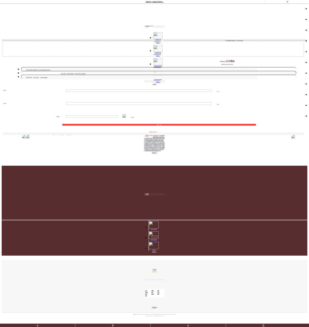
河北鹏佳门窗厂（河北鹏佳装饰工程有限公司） (154, 1)
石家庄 (152, 290)
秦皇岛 (146, 292)
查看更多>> (154, 307)
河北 (146, 290)
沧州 (146, 295)
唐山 (158, 290)
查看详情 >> (154, 152)
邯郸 (152, 292)
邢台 (158, 292)
